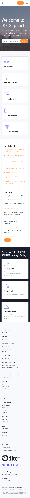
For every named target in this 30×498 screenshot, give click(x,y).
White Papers (5, 389)
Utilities (4, 351)
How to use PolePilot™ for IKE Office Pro (15, 163)
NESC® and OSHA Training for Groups (11, 367)
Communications (6, 346)
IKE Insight (4, 332)
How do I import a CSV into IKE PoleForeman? (12, 222)
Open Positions (6, 438)
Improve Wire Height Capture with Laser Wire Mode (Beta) (15, 150)
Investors (4, 424)
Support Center (6, 405)
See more (8, 240)
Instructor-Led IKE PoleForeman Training (12, 375)
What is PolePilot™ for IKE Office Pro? (16, 168)
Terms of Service (6, 447)
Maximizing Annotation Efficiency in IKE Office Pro (14, 204)
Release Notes (5, 412)
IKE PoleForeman (6, 330)
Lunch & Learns (6, 377)
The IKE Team (5, 421)
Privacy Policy (5, 444)
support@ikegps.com (7, 482)
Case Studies (5, 386)
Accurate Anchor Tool (11, 172)
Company (4, 419)
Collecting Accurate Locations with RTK (14, 195)
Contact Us (5, 428)
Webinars (4, 396)
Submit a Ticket (6, 407)
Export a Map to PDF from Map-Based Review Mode (13, 231)
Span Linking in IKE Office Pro (13, 177)
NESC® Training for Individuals (9, 365)
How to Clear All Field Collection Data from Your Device (15, 156)
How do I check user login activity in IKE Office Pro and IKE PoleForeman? (14, 213)
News (3, 426)
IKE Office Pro (5, 328)
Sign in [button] (20, 3)
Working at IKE (5, 435)
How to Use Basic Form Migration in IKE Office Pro (15, 182)
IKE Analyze (5, 339)
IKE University (5, 358)
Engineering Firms (6, 349)
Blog (3, 384)
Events (3, 398)
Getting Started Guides (8, 410)
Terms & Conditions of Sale (9, 450)
